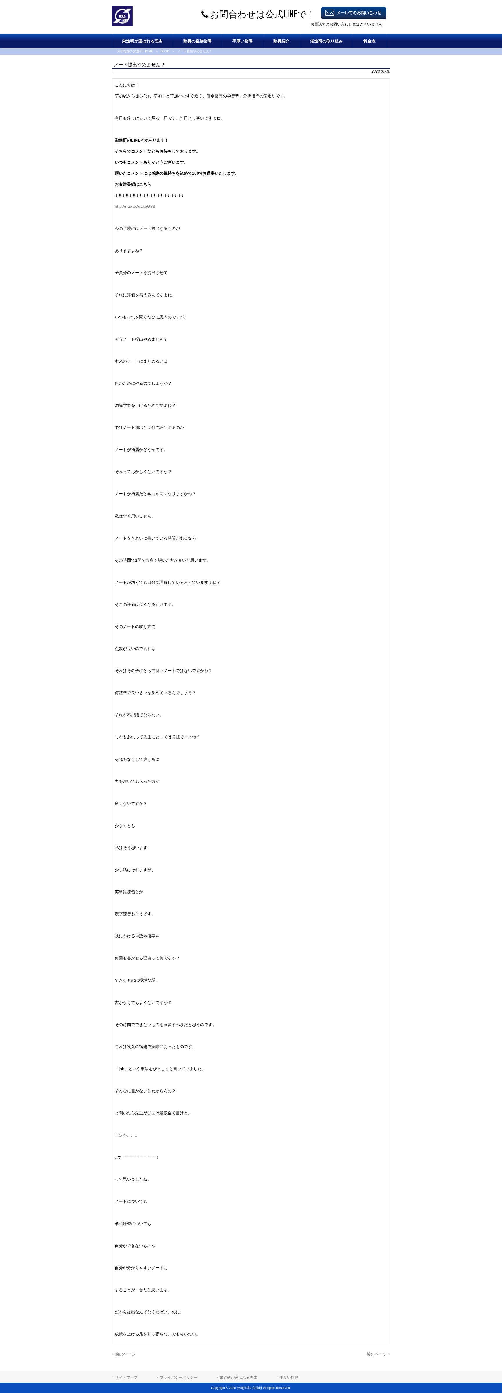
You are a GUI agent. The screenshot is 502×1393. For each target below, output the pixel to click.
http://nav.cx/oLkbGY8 (135, 206)
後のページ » (378, 1354)
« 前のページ (123, 1354)
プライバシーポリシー (179, 1377)
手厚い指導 (288, 1377)
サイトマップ (126, 1377)
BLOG (165, 51)
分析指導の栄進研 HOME (135, 51)
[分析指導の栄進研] (122, 24)
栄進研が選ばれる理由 (238, 1377)
